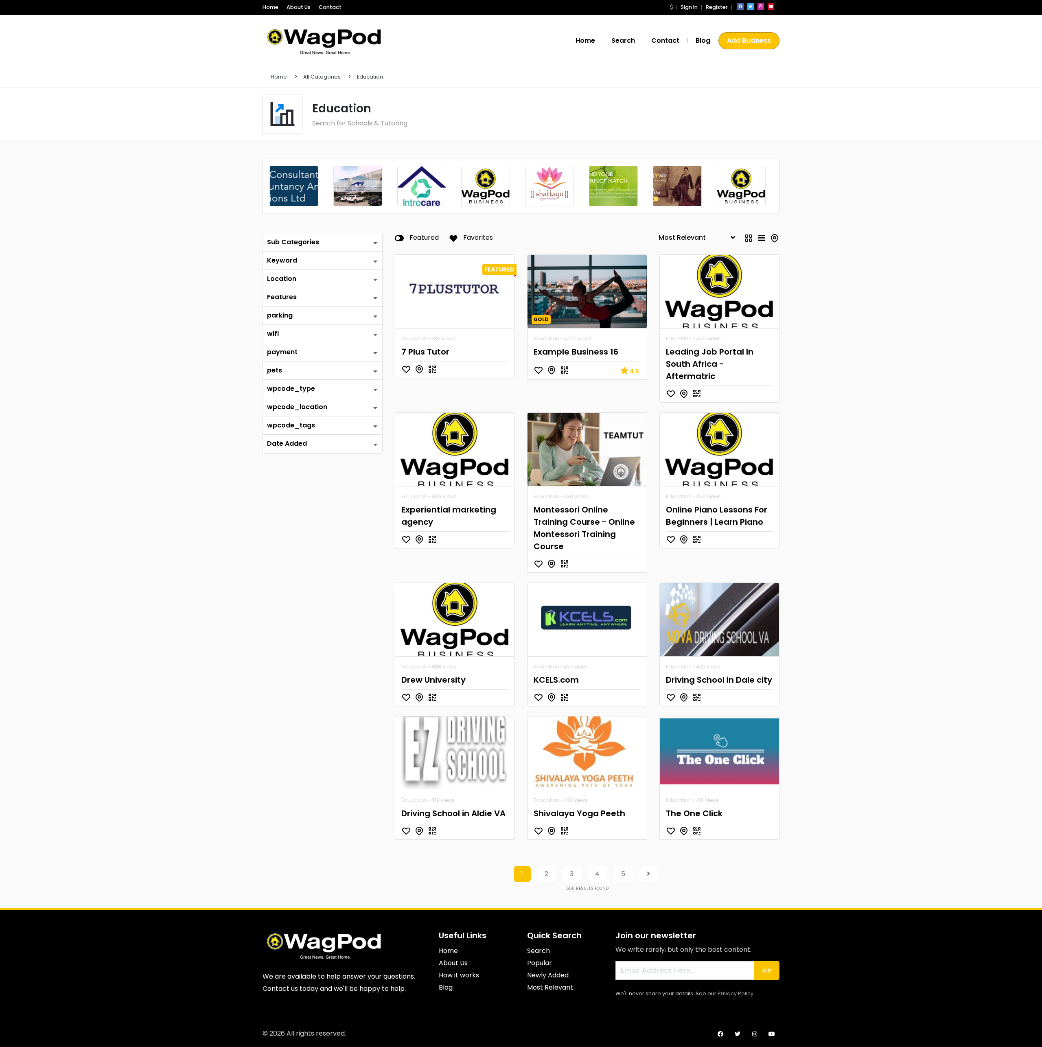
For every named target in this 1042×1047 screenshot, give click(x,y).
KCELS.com (556, 680)
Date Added (287, 443)
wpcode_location (297, 407)
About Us (299, 7)
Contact (330, 7)
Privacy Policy (735, 993)
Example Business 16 (576, 351)
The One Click (694, 813)
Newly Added (548, 975)
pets (274, 370)
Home (270, 7)
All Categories (322, 76)
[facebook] (740, 6)
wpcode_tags (291, 425)
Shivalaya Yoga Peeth (579, 813)
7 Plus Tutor (425, 351)
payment (282, 352)
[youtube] (771, 6)
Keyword (282, 260)
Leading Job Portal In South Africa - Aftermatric (709, 364)
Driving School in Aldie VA (453, 813)
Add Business (749, 40)
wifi (273, 333)
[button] (671, 7)
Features (282, 297)
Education (370, 76)
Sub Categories (293, 242)
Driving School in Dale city (719, 680)
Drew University (433, 680)
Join (767, 970)
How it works (459, 975)
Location (281, 278)
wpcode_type (291, 388)
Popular (539, 963)
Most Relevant (550, 987)
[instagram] (760, 6)
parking (280, 315)
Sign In (689, 7)
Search (623, 40)
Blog (703, 40)
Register (717, 7)
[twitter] (750, 6)
